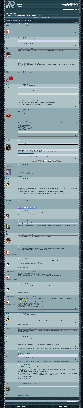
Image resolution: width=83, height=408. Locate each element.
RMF (6, 47)
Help (38, 17)
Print (77, 22)
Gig (6, 336)
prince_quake (21, 65)
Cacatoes (7, 25)
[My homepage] (6, 189)
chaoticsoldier (8, 108)
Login (45, 17)
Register (48, 17)
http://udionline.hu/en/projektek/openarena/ (23, 395)
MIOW (7, 71)
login (74, 3)
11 (9, 398)
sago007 (7, 178)
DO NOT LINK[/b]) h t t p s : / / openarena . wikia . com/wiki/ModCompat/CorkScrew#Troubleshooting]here (40, 373)
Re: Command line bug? (27, 382)
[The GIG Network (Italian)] (6, 356)
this (51, 162)
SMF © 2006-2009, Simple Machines (45, 406)
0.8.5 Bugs (29, 20)
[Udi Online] (6, 394)
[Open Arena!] (6, 176)
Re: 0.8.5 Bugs (25, 37)
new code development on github (22, 176)
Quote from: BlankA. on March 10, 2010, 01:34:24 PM (25, 222)
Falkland (7, 37)
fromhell (7, 164)
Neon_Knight (8, 139)
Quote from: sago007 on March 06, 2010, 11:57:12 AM (25, 353)
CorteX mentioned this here (22, 126)
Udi (6, 220)
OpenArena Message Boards (10, 20)
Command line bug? (27, 364)
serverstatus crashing (43, 248)
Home (35, 17)
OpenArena (18, 20)
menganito (8, 327)
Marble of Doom (8, 200)
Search (41, 17)
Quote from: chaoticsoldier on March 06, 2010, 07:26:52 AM (26, 142)
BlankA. (7, 210)
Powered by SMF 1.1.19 (37, 406)
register (77, 3)
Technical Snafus (24, 20)
